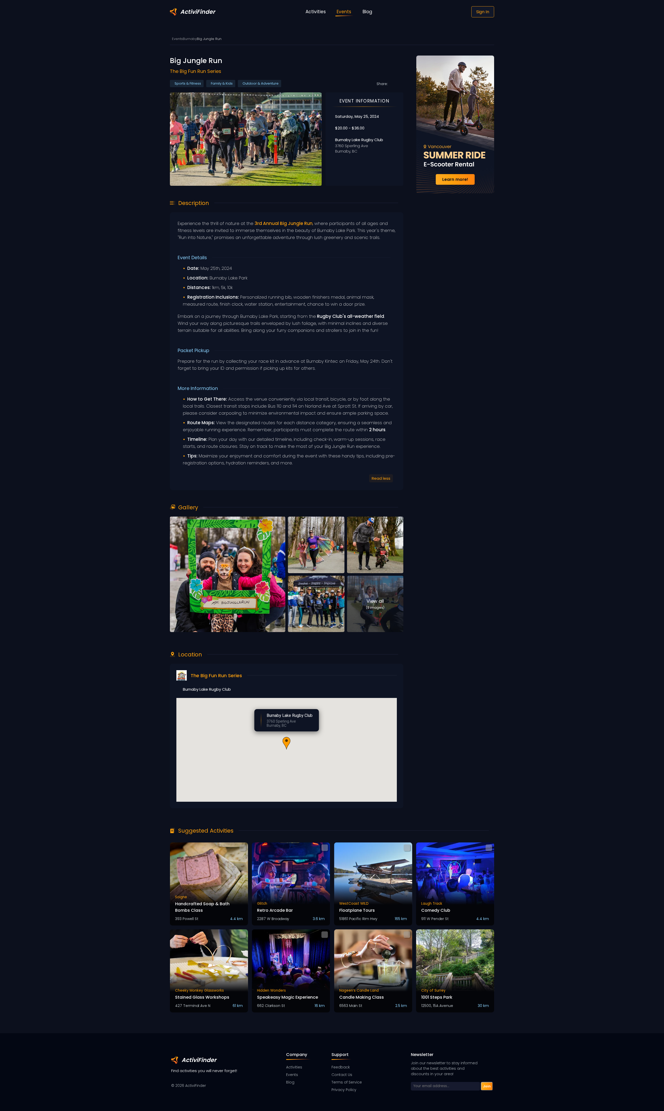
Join (487, 1085)
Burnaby (190, 38)
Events (177, 38)
